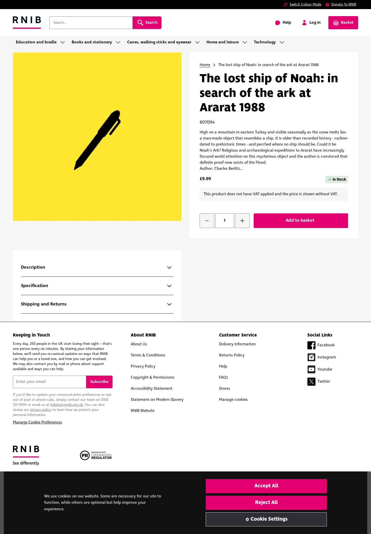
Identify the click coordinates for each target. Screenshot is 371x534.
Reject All (266, 502)
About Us (139, 344)
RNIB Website (142, 410)
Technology (265, 42)
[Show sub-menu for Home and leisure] (246, 42)
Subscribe (99, 381)
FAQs (223, 377)
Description (33, 267)
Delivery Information (237, 344)
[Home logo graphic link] (27, 22)
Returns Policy (232, 355)
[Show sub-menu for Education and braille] (64, 42)
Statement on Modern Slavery (157, 399)
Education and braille (36, 42)
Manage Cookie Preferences (37, 422)
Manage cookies (233, 399)
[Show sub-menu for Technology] (283, 42)
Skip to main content (26, 7)
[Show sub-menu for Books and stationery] (119, 42)
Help (223, 366)
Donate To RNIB (343, 4)
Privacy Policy (143, 366)
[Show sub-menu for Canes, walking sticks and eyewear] (198, 42)
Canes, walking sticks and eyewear (159, 42)
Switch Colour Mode (305, 4)
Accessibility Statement (151, 388)
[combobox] (90, 22)
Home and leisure (222, 42)
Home (205, 65)
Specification (34, 286)
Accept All (266, 486)
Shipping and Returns (44, 304)
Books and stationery (92, 42)
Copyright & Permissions (152, 377)
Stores (224, 388)
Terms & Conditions (148, 355)
